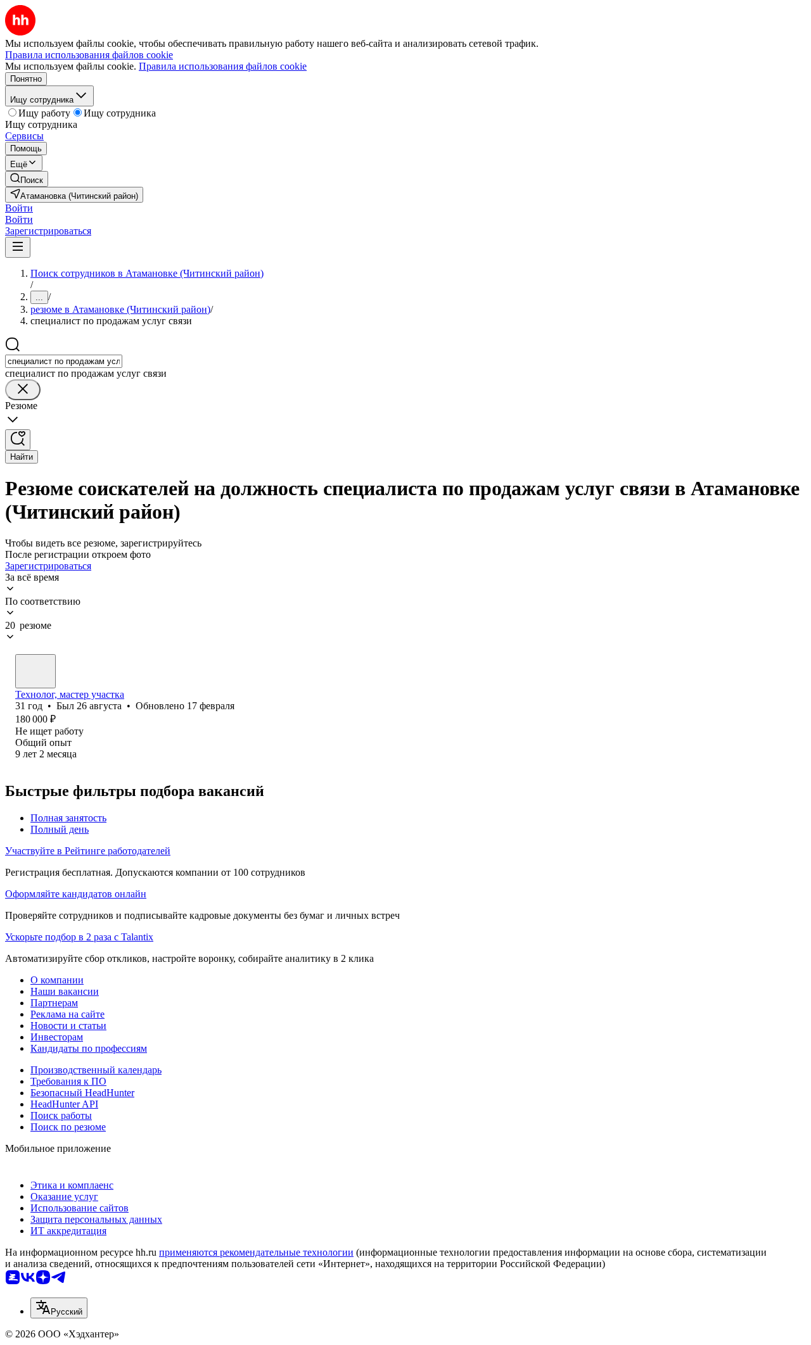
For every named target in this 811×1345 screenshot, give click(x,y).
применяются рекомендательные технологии (256, 1252)
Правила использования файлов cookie (223, 66)
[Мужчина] (35, 671)
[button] (19, 208)
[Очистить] (23, 389)
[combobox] (63, 361)
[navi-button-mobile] (17, 247)
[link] (26, 179)
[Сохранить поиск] (17, 439)
